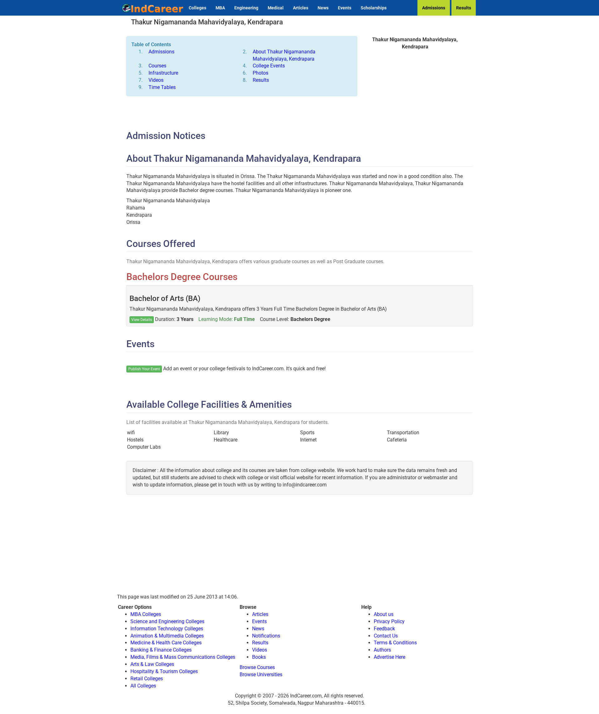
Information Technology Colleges (166, 629)
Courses (157, 66)
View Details (141, 320)
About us (383, 614)
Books (259, 657)
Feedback (384, 629)
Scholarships (374, 7)
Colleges (197, 7)
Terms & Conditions (395, 643)
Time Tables (162, 87)
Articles (300, 7)
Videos (156, 80)
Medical (276, 7)
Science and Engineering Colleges (167, 621)
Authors (382, 650)
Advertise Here (389, 657)
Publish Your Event (144, 369)
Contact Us (386, 636)
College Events (269, 66)
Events (344, 7)
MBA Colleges (145, 614)
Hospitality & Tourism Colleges (164, 671)
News (323, 7)
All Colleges (143, 686)
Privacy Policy (389, 621)
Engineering (246, 7)
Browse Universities (261, 674)
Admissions (433, 7)
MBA (220, 7)
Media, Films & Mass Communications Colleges (182, 657)
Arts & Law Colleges (152, 664)
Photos (260, 73)
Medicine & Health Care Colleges (166, 643)
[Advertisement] (415, 100)
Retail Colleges (146, 679)
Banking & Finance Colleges (161, 650)
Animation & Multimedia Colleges (167, 636)
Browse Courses (257, 667)
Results (463, 7)
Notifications (266, 636)
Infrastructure (163, 73)
